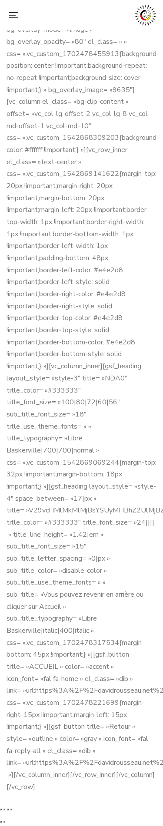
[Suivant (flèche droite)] (4, 822)
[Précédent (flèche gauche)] (1, 822)
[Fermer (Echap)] (11, 809)
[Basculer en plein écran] (4, 809)
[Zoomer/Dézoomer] (1, 809)
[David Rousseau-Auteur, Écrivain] (145, 15)
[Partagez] (8, 809)
